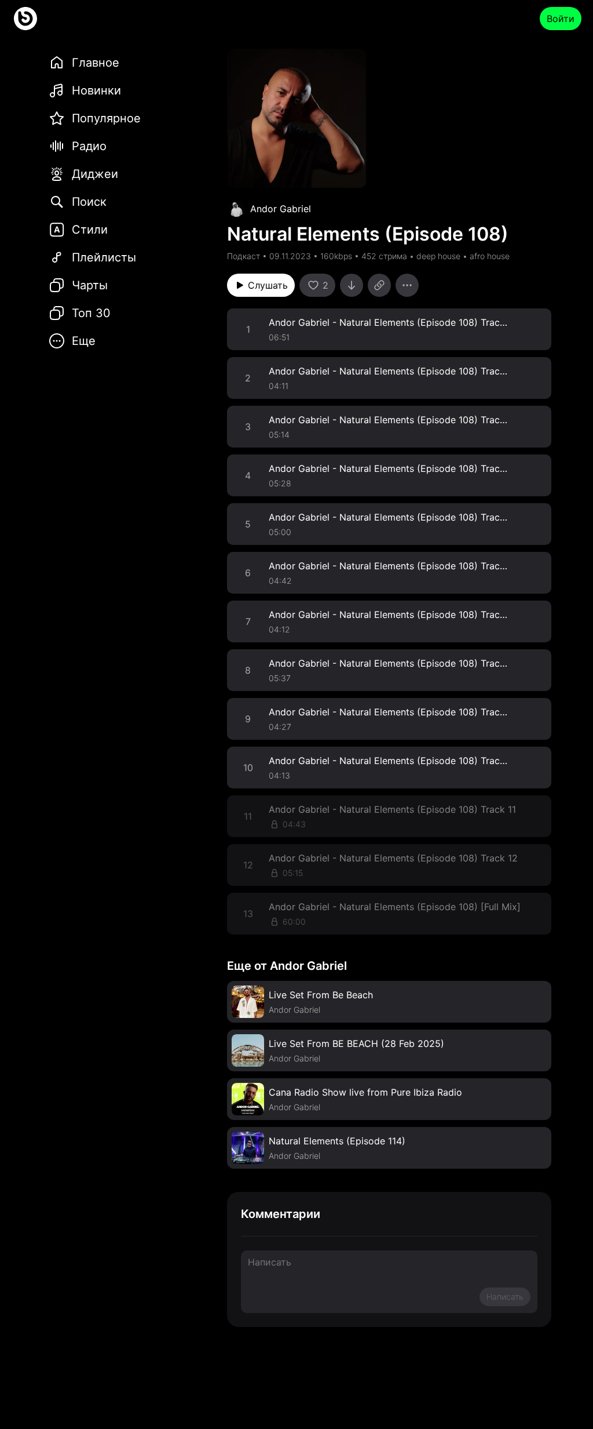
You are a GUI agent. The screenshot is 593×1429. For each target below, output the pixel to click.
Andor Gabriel (280, 208)
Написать (505, 1296)
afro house (490, 256)
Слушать (268, 285)
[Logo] (25, 18)
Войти (560, 18)
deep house (438, 256)
